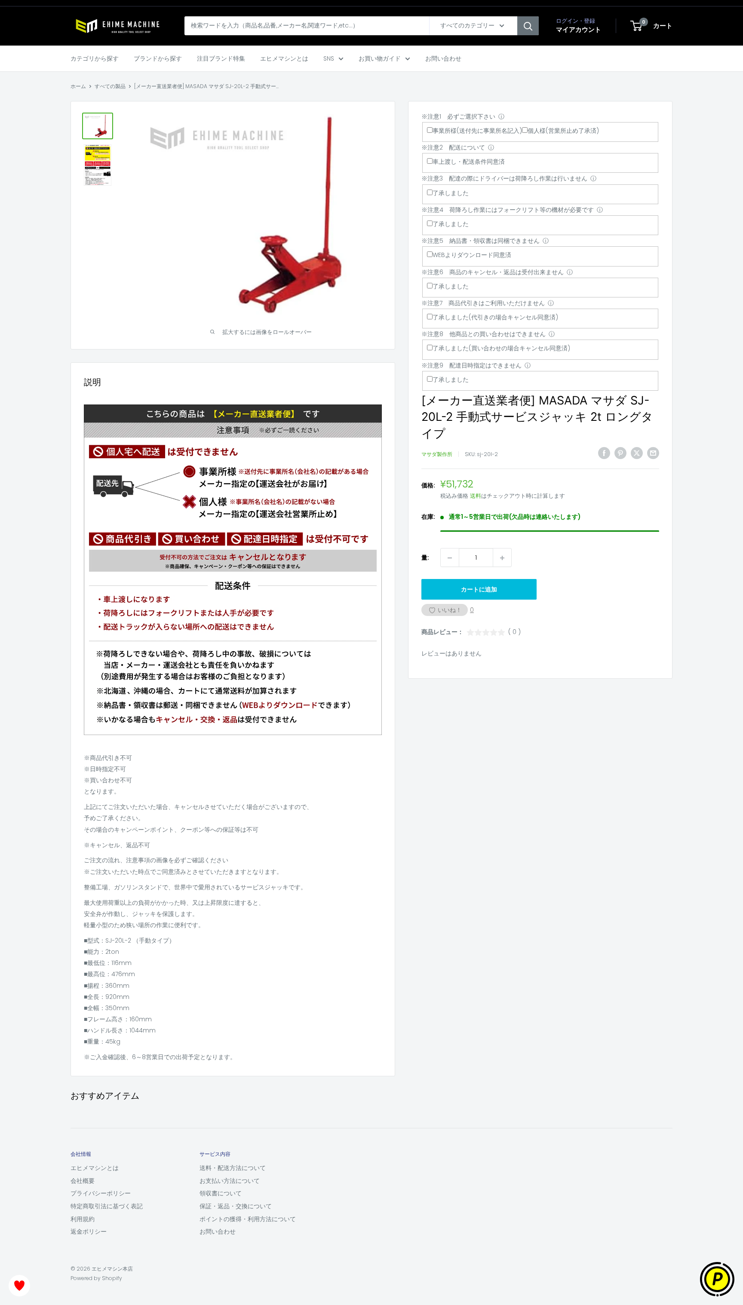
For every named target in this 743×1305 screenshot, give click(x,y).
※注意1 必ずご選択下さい (458, 116)
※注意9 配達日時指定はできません (471, 365)
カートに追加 (479, 589)
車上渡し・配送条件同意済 (469, 162)
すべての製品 (110, 86)
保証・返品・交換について (236, 1206)
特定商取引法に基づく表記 (107, 1206)
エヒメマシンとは (284, 58)
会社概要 (83, 1180)
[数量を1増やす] (502, 558)
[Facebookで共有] (604, 453)
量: (425, 558)
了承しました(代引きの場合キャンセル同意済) (495, 317)
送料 (475, 496)
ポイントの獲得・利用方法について (248, 1219)
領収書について (221, 1193)
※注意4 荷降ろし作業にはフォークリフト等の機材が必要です (507, 209)
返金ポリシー (89, 1231)
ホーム (78, 86)
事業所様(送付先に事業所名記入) (477, 130)
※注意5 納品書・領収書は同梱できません (480, 240)
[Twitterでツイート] (637, 453)
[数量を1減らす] (450, 558)
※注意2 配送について (453, 147)
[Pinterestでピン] (620, 453)
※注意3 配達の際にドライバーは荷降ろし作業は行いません (504, 179)
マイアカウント (578, 29)
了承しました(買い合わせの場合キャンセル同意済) (501, 348)
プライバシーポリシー (101, 1193)
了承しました (451, 193)
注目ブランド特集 (221, 58)
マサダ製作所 (436, 454)
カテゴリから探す (95, 58)
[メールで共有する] (653, 453)
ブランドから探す (158, 58)
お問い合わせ (443, 58)
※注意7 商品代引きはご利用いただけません (483, 303)
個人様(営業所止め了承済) (563, 130)
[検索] (528, 25)
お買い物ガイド (380, 58)
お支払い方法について (230, 1180)
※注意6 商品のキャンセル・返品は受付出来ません (492, 272)
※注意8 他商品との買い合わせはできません (483, 334)
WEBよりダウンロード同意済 (472, 255)
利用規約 (83, 1219)
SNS (328, 58)
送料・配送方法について (233, 1168)
